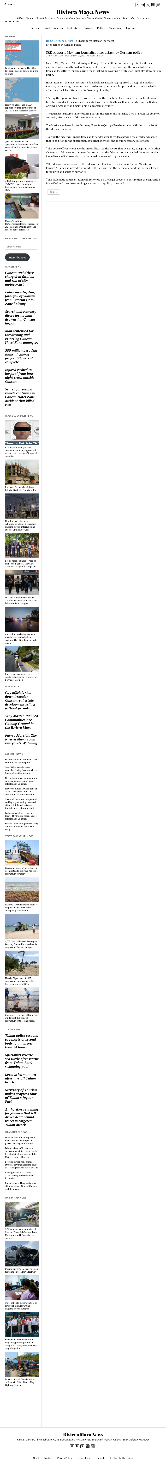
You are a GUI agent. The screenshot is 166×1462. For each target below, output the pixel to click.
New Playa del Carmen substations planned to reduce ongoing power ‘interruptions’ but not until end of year (20, 525)
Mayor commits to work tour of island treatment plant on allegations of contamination (21, 791)
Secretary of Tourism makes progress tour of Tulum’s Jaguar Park (21, 1095)
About (36, 1458)
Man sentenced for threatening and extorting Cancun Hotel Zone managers (21, 337)
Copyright (100, 1458)
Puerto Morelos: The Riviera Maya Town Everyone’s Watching (21, 739)
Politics (101, 28)
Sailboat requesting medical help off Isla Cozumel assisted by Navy (21, 826)
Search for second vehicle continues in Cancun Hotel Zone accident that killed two (20, 397)
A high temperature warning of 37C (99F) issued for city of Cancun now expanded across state (20, 185)
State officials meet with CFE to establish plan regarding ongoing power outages (21, 1305)
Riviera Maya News (83, 12)
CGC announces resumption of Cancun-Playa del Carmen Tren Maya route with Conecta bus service (21, 1233)
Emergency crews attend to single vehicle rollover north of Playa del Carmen (21, 677)
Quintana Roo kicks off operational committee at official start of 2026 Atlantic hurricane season (22, 146)
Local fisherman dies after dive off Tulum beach (20, 1078)
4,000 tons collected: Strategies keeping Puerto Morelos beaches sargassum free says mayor (22, 944)
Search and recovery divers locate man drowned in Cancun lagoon (20, 317)
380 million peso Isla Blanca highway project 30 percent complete (21, 356)
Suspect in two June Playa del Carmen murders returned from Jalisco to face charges (21, 600)
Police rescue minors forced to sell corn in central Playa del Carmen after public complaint (20, 563)
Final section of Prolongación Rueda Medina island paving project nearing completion (20, 1140)
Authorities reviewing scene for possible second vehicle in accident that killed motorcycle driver (21, 638)
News (33, 28)
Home (49, 41)
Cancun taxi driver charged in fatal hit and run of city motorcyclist (20, 278)
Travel (46, 28)
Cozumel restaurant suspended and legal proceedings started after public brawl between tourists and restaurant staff (21, 804)
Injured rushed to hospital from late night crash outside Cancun (19, 375)
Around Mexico (64, 41)
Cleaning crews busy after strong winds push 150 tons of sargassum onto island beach (22, 1017)
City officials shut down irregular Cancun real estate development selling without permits (20, 700)
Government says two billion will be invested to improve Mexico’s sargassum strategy (21, 870)
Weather (58, 28)
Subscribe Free (17, 257)
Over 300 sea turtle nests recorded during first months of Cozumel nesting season (21, 770)
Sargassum (115, 28)
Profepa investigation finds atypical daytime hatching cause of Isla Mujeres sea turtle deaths (21, 1164)
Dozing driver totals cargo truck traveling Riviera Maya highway (21, 1270)
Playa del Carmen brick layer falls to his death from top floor (21, 489)
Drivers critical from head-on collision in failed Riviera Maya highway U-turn (20, 1382)
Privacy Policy (64, 1458)
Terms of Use (83, 1458)
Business (88, 28)
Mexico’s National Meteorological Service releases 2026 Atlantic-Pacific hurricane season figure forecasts (21, 225)
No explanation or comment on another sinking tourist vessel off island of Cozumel (21, 781)
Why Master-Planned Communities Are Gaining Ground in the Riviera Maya (21, 721)
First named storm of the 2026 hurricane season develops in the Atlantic (21, 70)
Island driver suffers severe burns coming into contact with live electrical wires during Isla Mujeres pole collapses (21, 1152)
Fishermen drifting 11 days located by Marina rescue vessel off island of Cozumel (21, 815)
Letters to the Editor (121, 1458)
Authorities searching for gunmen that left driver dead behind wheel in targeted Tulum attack (21, 1117)
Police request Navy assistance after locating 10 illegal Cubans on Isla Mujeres (21, 1186)
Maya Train (130, 28)
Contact (48, 1458)
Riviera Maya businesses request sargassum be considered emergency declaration (21, 907)
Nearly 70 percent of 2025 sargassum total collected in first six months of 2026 (19, 981)
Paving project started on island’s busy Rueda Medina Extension (19, 1175)
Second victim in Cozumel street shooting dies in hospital (21, 761)
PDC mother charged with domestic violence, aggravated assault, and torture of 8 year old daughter (21, 452)
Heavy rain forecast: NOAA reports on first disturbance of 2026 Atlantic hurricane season (20, 107)
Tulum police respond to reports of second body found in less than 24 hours (21, 1041)
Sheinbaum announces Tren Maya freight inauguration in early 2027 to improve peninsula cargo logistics (21, 1344)
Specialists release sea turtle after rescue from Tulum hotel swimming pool (22, 1060)
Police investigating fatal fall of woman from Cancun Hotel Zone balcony (20, 298)
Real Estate (73, 28)
